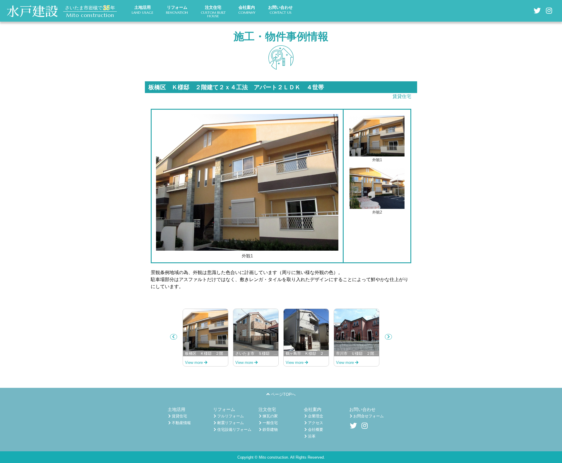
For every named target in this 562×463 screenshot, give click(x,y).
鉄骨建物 (269, 429)
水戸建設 (32, 11)
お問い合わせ (362, 409)
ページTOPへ (283, 394)
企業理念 (315, 416)
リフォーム (224, 409)
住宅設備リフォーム (233, 429)
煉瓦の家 (269, 416)
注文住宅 (267, 409)
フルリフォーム (230, 416)
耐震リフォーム (230, 423)
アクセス (315, 423)
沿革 (311, 436)
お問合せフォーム (368, 416)
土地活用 (176, 409)
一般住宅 (269, 423)
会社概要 (315, 429)
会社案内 (312, 409)
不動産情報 (181, 423)
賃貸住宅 (402, 96)
